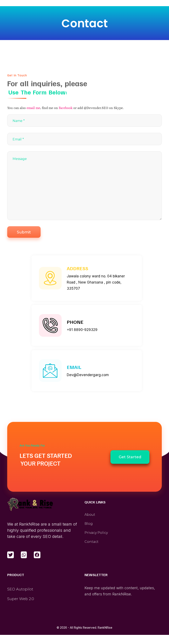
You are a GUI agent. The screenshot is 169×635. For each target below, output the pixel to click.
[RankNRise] (30, 504)
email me (33, 108)
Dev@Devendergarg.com (88, 375)
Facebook (66, 108)
